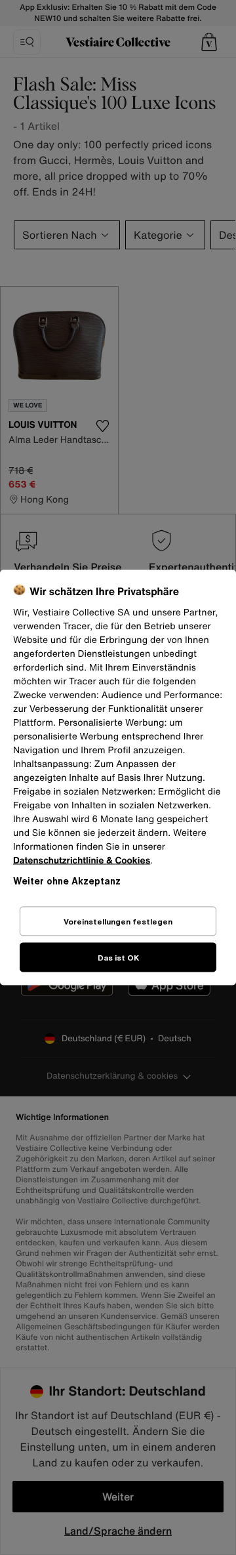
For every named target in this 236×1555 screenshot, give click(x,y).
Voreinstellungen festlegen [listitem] (118, 921)
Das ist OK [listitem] (118, 957)
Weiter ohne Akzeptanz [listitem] (67, 881)
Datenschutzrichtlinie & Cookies (81, 860)
